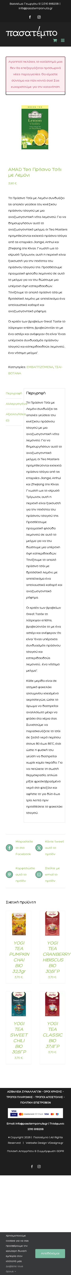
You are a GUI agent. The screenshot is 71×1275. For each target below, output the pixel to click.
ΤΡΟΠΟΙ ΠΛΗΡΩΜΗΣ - (21, 1097)
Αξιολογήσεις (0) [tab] (13, 417)
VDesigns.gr (55, 1142)
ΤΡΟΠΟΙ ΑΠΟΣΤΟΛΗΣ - (50, 1097)
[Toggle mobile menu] (63, 40)
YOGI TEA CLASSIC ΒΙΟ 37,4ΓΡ (52, 1035)
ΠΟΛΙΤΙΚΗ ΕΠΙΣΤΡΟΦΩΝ (35, 1102)
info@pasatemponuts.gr (35, 8)
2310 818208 (36, 1129)
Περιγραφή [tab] (13, 393)
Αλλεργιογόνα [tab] (13, 404)
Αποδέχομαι (50, 1253)
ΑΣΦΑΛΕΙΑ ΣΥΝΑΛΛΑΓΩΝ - (25, 1091)
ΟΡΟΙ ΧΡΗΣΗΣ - (54, 1091)
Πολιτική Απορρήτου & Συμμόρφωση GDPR (35, 1151)
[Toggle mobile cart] (55, 40)
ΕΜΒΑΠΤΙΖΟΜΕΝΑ (40, 367)
